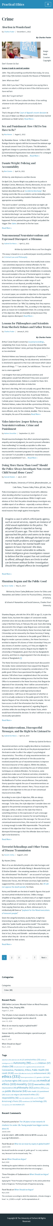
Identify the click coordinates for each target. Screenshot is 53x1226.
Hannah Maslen (9, 477)
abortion (6, 1060)
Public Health (33, 1091)
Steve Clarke (8, 586)
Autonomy (22, 1063)
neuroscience (9, 1088)
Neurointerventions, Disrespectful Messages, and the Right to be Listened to (26, 729)
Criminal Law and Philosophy (15, 257)
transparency (7, 1105)
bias (34, 1063)
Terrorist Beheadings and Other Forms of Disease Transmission (25, 848)
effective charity (27, 1073)
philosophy (25, 1087)
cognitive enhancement (34, 1067)
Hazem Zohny (9, 855)
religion (18, 1094)
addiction (15, 1060)
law (36, 1080)
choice (7, 1066)
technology (40, 1101)
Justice (27, 1080)
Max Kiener (8, 134)
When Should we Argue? (11, 1044)
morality (25, 1084)
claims (14, 223)
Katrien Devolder (10, 433)
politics (39, 1088)
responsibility (10, 1097)
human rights (13, 1080)
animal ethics (32, 1059)
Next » (44, 957)
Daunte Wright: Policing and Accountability (19, 164)
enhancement (42, 1073)
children (44, 1062)
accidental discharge (33, 191)
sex (36, 1098)
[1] (21, 658)
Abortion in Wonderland (16, 27)
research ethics (31, 1094)
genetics (41, 1077)
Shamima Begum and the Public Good (24, 581)
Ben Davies (8, 171)
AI (22, 1060)
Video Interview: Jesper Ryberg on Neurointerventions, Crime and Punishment (22, 425)
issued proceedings (36, 342)
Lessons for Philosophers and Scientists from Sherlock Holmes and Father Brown (26, 325)
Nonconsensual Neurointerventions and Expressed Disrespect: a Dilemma (25, 237)
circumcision (19, 1067)
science (29, 1098)
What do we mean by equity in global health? (19, 1025)
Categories (6, 985)
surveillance (27, 1101)
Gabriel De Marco (10, 243)
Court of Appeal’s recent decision (33, 112)
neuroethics (42, 1084)
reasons (9, 1095)
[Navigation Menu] (48, 4)
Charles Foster (9, 32)
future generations (28, 1077)
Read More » (29, 119)
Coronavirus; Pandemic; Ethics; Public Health (25, 1069)
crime (17, 1073)
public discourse (16, 1091)
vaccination (18, 1104)
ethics (11, 1076)
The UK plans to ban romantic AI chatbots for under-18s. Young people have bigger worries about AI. (25, 1125)
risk (21, 1098)
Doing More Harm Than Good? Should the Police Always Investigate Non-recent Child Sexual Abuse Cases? (26, 468)
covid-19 (8, 1073)
